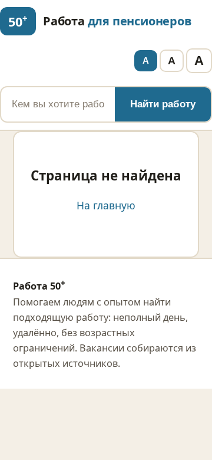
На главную (106, 205)
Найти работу (163, 104)
